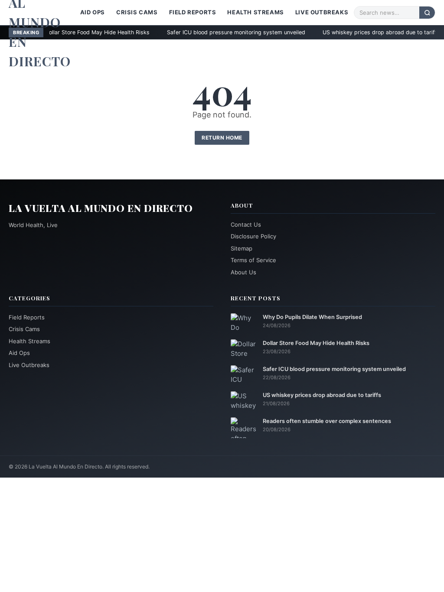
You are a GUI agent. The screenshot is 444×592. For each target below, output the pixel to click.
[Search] (427, 12)
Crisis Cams (137, 12)
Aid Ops (92, 12)
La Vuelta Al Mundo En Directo (101, 208)
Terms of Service (253, 260)
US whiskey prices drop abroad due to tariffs (350, 32)
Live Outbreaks (321, 12)
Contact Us (246, 224)
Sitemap (241, 248)
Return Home (222, 137)
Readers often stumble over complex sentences (327, 421)
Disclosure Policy (253, 236)
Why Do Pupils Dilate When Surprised (312, 317)
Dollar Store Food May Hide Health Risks (316, 343)
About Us (243, 272)
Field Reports (192, 12)
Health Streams (255, 12)
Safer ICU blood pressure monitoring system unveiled (205, 32)
